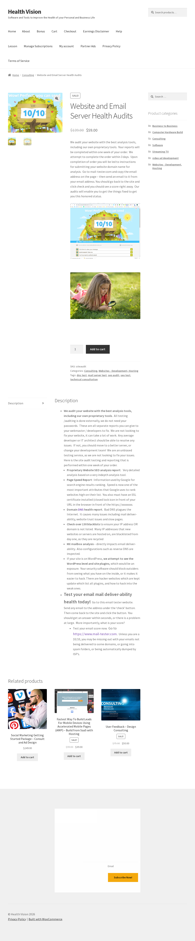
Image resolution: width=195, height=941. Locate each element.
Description (15, 403)
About (26, 31)
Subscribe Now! (123, 877)
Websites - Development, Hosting (118, 371)
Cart (54, 31)
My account (66, 46)
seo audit (113, 375)
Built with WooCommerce (45, 919)
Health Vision (24, 11)
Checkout (70, 31)
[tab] (27, 403)
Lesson (12, 46)
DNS (81, 509)
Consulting (28, 75)
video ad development (165, 158)
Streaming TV (160, 151)
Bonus (41, 31)
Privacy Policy (111, 46)
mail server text (97, 375)
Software (157, 145)
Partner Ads (88, 46)
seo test (125, 375)
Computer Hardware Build (167, 132)
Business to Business (164, 126)
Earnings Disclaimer (96, 31)
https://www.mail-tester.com (95, 634)
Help (119, 31)
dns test (82, 375)
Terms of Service (19, 61)
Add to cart (97, 349)
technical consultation (84, 379)
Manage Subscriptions (38, 46)
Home (12, 31)
